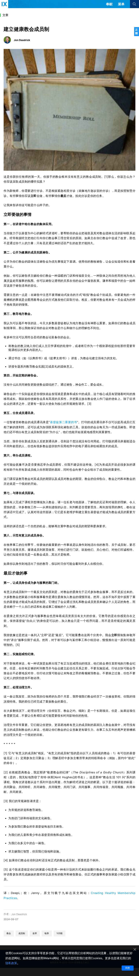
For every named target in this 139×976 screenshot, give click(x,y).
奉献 (109, 4)
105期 (59, 933)
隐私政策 (11, 963)
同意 (127, 967)
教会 (9, 933)
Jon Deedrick (19, 914)
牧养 (47, 933)
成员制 (21, 933)
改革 (35, 933)
